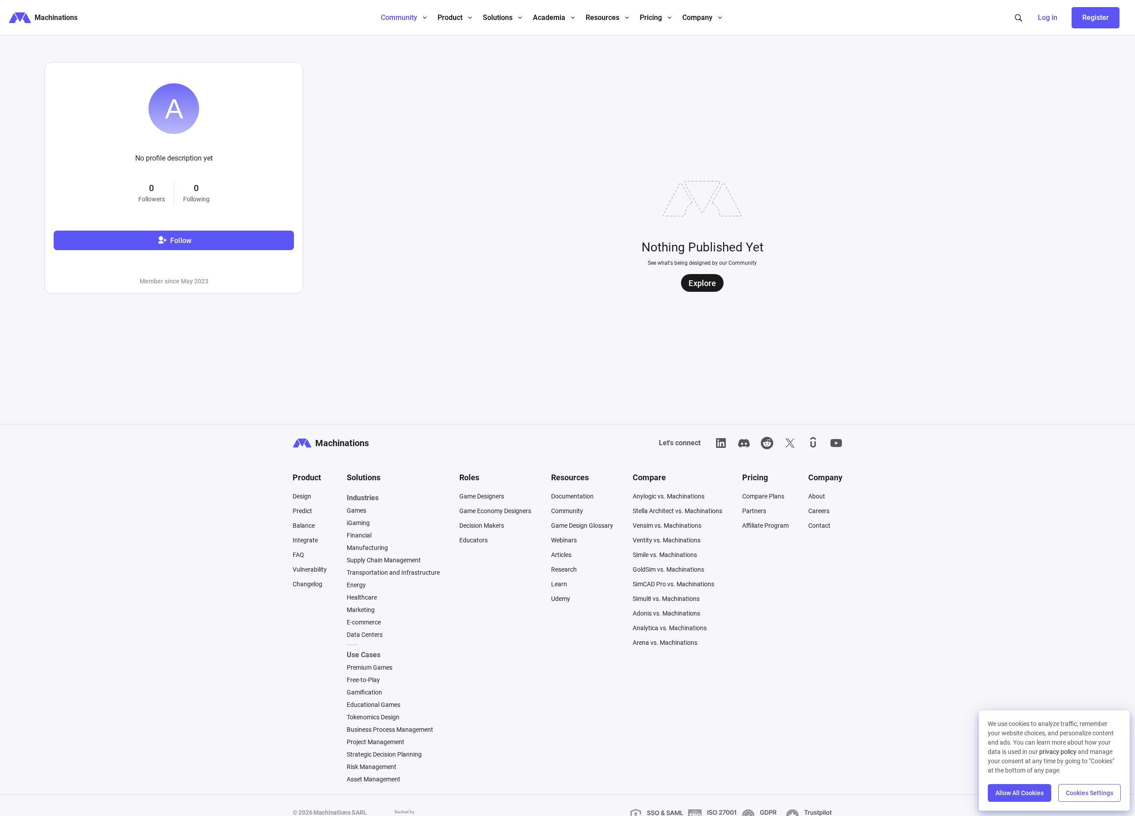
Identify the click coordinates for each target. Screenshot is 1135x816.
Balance (304, 525)
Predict (302, 510)
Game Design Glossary (582, 525)
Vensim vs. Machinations (667, 525)
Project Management (375, 741)
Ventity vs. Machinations (667, 540)
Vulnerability (310, 569)
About (816, 496)
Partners (754, 510)
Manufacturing (367, 547)
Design (302, 496)
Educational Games (373, 704)
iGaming (358, 522)
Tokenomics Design (373, 717)
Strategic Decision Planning (384, 754)
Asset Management (373, 779)
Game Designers (481, 496)
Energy (356, 584)
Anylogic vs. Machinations (668, 496)
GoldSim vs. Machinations (668, 569)
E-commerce (364, 622)
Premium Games (369, 667)
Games (356, 510)
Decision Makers (481, 525)
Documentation (572, 496)
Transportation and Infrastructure (393, 572)
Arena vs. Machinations (665, 642)
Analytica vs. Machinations (670, 628)
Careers (819, 510)
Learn (559, 584)
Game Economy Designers (495, 510)
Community (567, 510)
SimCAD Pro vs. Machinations (673, 584)
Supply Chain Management (384, 560)
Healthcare (362, 597)
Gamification (364, 692)
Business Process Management (390, 729)
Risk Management (371, 766)
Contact (819, 525)
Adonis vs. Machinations (666, 613)
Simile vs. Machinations (665, 554)
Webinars (564, 540)
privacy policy (1057, 751)
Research (564, 569)
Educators (473, 540)
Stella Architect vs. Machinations (677, 510)
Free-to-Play (363, 679)
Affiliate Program (765, 525)
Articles (561, 554)
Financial (359, 535)
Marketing (361, 609)
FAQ (298, 554)
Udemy (560, 598)
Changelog (307, 584)
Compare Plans (763, 496)
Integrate (305, 540)
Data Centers (365, 634)
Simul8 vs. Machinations (666, 598)
